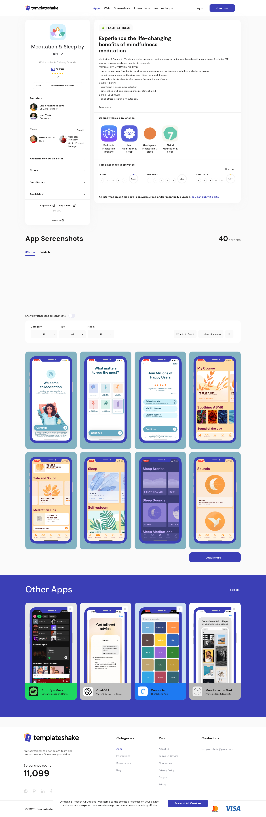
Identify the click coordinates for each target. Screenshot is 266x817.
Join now (222, 8)
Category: (36, 326)
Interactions (142, 8)
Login (199, 8)
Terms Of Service (168, 756)
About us (164, 748)
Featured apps (163, 8)
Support (163, 777)
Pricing (162, 784)
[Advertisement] (133, 285)
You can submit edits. (205, 196)
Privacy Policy (167, 770)
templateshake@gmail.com (217, 749)
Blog (118, 770)
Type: (62, 326)
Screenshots (122, 8)
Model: (91, 326)
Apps (96, 8)
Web (107, 8)
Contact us (165, 763)
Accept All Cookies (188, 803)
